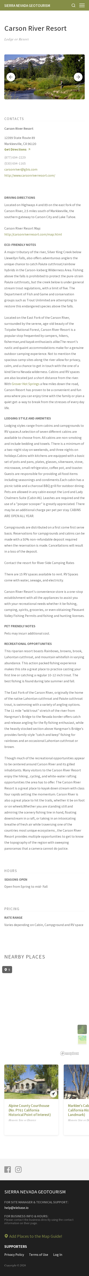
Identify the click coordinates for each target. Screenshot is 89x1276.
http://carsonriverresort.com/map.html (33, 234)
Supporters (15, 1246)
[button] (10, 77)
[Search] (73, 5)
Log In (57, 1254)
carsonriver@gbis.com (20, 169)
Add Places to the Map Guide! (35, 1236)
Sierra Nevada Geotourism (27, 5)
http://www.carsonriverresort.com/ (29, 175)
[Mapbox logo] (69, 1053)
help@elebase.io (16, 1207)
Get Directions (15, 149)
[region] (44, 1011)
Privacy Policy (14, 1254)
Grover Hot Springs (26, 384)
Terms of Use (38, 1254)
